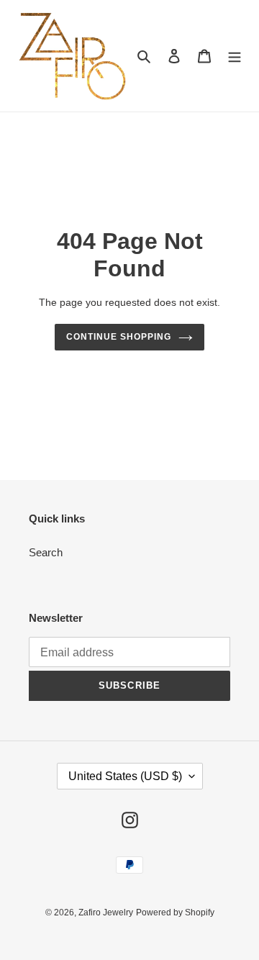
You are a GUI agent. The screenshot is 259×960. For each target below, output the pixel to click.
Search (46, 552)
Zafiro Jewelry (105, 912)
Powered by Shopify (175, 912)
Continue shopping (118, 337)
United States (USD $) (125, 776)
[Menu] (234, 55)
